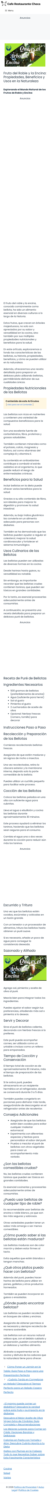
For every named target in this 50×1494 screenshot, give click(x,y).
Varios (7, 1477)
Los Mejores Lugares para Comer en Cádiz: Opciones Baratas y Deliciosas (24, 1432)
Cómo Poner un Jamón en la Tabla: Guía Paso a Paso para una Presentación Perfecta (23, 1371)
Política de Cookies (28, 1490)
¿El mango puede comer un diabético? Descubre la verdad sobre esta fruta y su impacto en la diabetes (24, 1408)
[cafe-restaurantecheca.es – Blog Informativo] (20, 3)
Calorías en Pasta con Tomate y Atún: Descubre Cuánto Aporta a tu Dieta (24, 1443)
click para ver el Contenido (19, 404)
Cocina (7, 1468)
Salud (6, 1473)
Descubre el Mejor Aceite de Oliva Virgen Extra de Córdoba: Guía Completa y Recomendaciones (23, 1421)
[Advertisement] (25, 29)
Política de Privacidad (25, 1487)
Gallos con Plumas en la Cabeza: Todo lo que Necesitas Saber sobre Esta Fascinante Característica (24, 1454)
